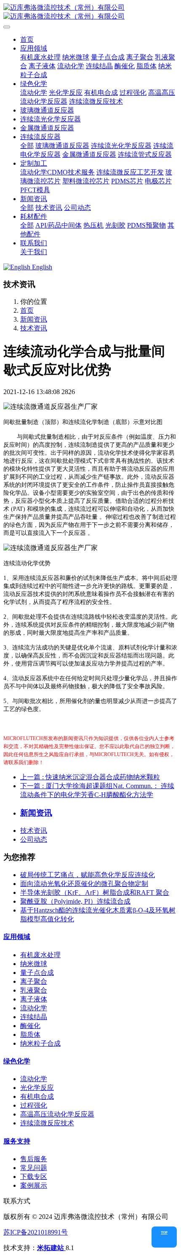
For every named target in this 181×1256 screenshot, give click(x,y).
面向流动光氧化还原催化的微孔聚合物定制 (84, 883)
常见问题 (33, 1167)
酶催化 (30, 1025)
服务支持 (16, 1141)
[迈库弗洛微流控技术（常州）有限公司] (90, 12)
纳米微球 (33, 963)
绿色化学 (16, 1061)
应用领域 (16, 936)
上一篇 (90, 777)
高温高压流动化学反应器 (57, 1114)
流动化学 (33, 1008)
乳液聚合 (33, 990)
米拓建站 (51, 1247)
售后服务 (33, 1158)
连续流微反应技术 (47, 1123)
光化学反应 (37, 1087)
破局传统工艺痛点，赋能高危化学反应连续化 (87, 874)
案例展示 (33, 1185)
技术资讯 (33, 328)
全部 (27, 145)
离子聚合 (33, 981)
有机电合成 (37, 1096)
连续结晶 (33, 1016)
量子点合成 (37, 972)
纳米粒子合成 (40, 1043)
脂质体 (30, 1034)
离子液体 (33, 999)
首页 (27, 39)
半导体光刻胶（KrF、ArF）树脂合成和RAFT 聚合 (94, 892)
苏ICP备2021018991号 (35, 1232)
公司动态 (33, 839)
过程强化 (33, 1105)
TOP (164, 1233)
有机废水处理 (40, 954)
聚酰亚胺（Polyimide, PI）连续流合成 (75, 901)
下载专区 (33, 1176)
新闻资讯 (33, 319)
